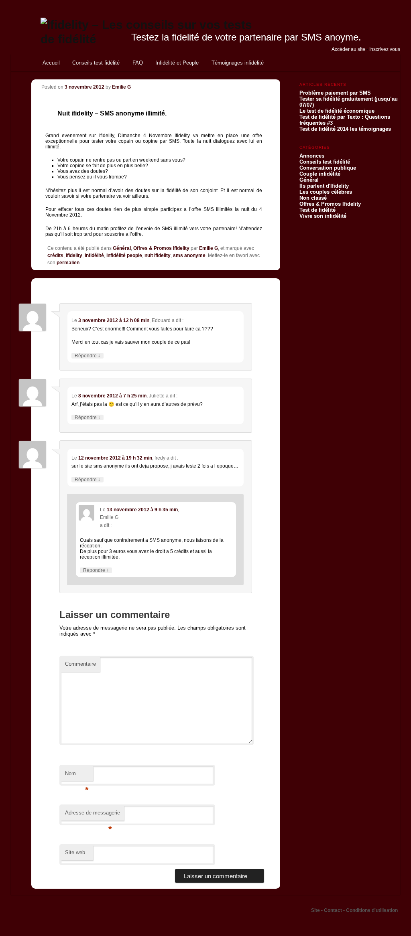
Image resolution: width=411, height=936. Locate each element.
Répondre (87, 356)
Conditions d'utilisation (372, 910)
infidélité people (124, 255)
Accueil (51, 63)
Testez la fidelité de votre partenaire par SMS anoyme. (246, 37)
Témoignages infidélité (238, 63)
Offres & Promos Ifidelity (161, 248)
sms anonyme (189, 255)
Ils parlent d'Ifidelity (324, 186)
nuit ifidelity (157, 255)
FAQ (137, 63)
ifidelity (74, 255)
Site (316, 910)
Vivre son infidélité (322, 216)
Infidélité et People (177, 63)
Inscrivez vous (384, 49)
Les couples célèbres (325, 192)
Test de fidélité (317, 210)
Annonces (311, 156)
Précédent (216, 83)
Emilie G (121, 87)
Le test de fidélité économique (336, 111)
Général (122, 248)
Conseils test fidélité (96, 63)
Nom (77, 775)
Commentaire (80, 664)
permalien (68, 262)
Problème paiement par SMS (335, 93)
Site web (75, 852)
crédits (55, 255)
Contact (333, 910)
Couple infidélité (319, 174)
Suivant (247, 83)
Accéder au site (348, 49)
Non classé (313, 198)
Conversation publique (327, 168)
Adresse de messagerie (92, 815)
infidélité (94, 255)
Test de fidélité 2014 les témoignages (345, 129)
